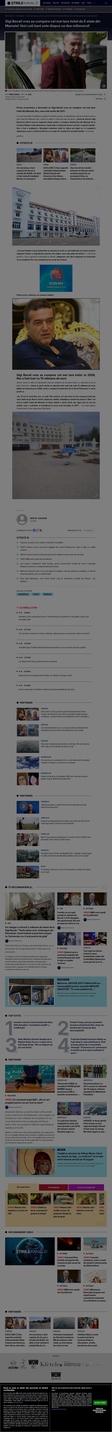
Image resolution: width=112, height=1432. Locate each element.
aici (16, 1418)
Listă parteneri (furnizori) (59, 1409)
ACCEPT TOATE (100, 1403)
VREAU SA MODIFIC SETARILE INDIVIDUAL (99, 1410)
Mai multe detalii (18, 1402)
